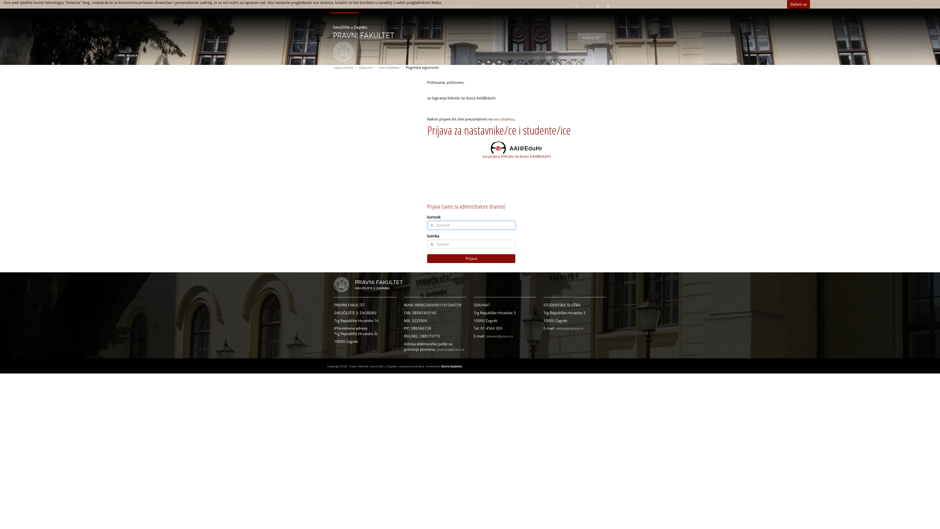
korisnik (434, 217)
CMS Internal (389, 68)
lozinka (433, 235)
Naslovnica (343, 68)
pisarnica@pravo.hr (450, 349)
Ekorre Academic (451, 366)
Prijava (471, 258)
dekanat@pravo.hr (499, 336)
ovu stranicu (504, 119)
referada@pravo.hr (569, 328)
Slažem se (798, 4)
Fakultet (592, 38)
